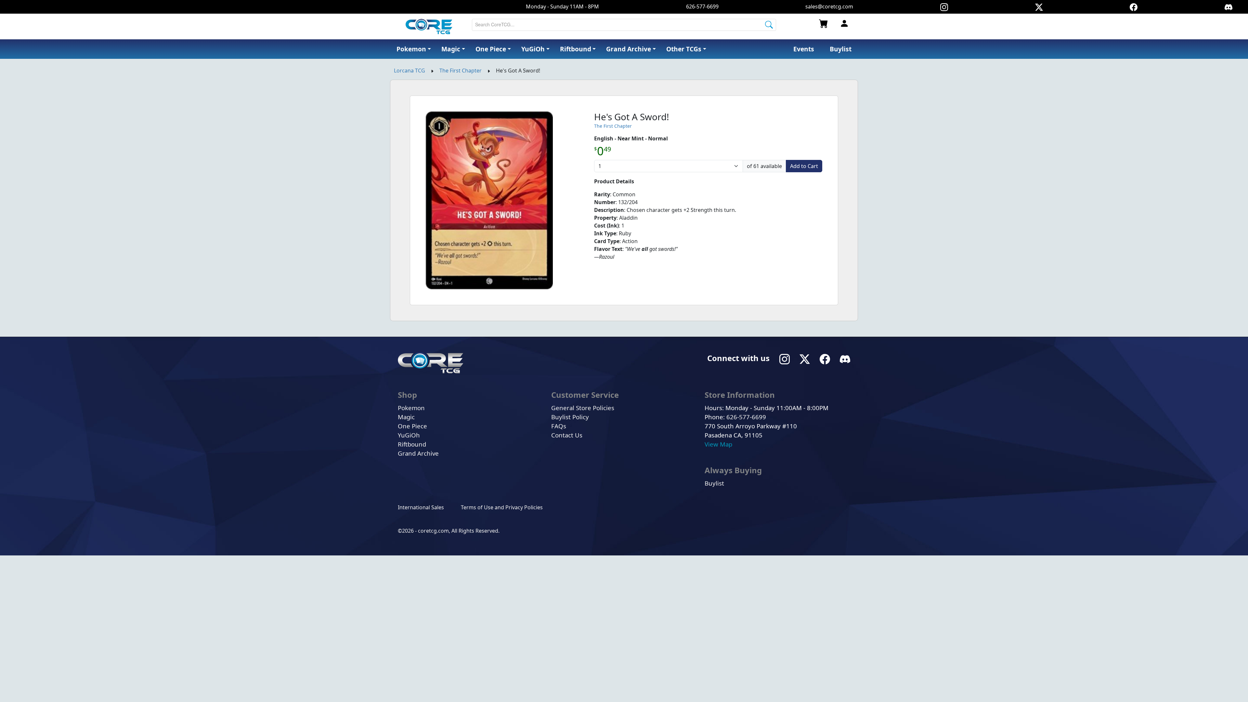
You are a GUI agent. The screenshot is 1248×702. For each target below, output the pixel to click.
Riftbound (412, 444)
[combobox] (624, 25)
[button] (686, 49)
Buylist (714, 483)
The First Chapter (460, 70)
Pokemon (411, 408)
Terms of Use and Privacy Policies (502, 507)
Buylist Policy (570, 417)
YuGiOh (409, 435)
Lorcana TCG (409, 70)
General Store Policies (582, 408)
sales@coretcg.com (829, 6)
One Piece (412, 426)
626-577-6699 (702, 6)
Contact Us (566, 435)
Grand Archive (418, 453)
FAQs (558, 426)
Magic (406, 417)
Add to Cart (804, 166)
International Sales (421, 507)
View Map (718, 444)
